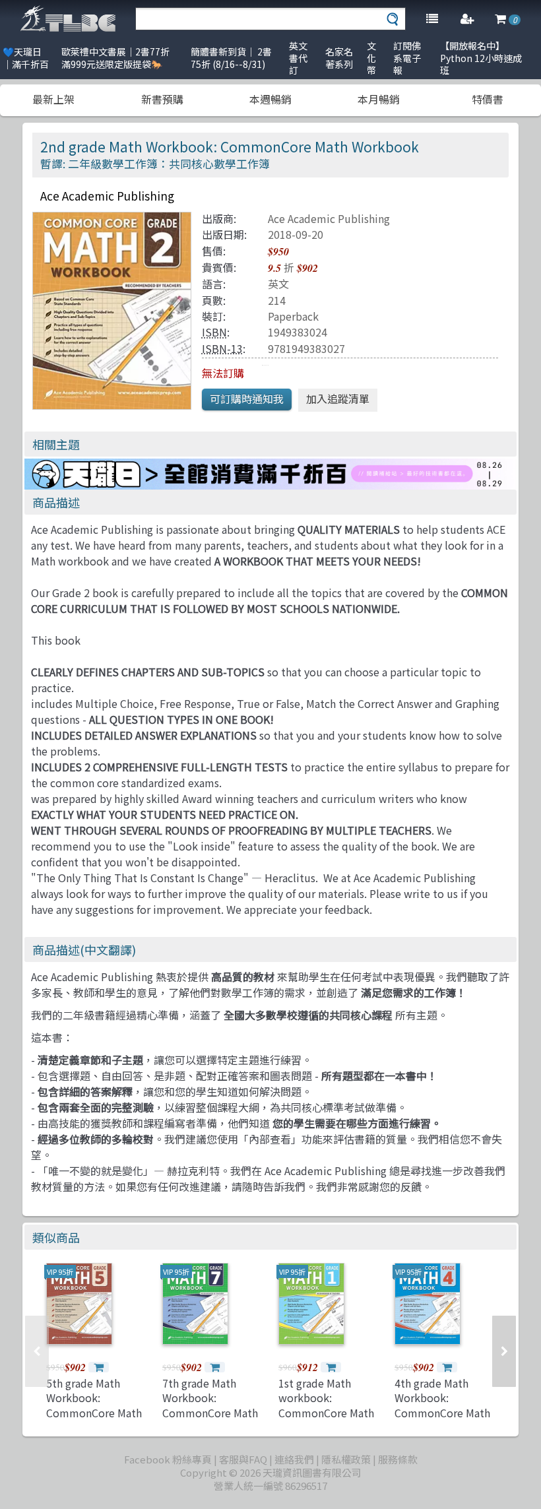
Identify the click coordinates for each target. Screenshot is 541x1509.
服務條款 (398, 1459)
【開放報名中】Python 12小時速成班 (481, 58)
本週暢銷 (270, 99)
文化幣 (371, 58)
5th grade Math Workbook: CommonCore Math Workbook (94, 1405)
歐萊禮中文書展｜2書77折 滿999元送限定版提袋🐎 (115, 58)
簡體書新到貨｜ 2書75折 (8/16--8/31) (231, 58)
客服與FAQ (243, 1459)
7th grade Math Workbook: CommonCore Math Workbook (210, 1405)
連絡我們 (294, 1459)
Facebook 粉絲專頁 (168, 1459)
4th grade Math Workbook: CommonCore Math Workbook (442, 1405)
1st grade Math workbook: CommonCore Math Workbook (326, 1405)
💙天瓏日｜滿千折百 (26, 58)
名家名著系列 (339, 58)
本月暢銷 (379, 99)
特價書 (487, 99)
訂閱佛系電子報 (407, 58)
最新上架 (53, 99)
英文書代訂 (298, 58)
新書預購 (162, 99)
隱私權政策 (346, 1459)
